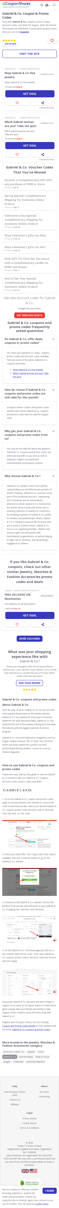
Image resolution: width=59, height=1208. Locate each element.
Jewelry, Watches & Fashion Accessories (37, 69)
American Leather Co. (14, 1051)
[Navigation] (54, 5)
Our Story (44, 1091)
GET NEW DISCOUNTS (29, 315)
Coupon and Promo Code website (19, 1025)
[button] (47, 6)
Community (44, 1096)
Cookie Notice (29, 1123)
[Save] (17, 102)
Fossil (40, 1051)
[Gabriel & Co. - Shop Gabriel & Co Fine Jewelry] (46, 74)
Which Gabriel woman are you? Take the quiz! (20, 124)
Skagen (6, 1061)
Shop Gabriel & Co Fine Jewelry (20, 75)
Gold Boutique (26, 1056)
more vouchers (29, 638)
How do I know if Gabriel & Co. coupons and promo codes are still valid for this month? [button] (25, 393)
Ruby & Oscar (42, 1056)
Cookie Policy (41, 1203)
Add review (10, 44)
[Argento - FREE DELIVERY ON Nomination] (46, 596)
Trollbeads (18, 1061)
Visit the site (29, 54)
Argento (8, 590)
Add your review (29, 683)
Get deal (30, 94)
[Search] (41, 5)
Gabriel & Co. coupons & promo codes (31, 1029)
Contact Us (14, 1099)
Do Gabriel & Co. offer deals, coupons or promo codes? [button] (24, 341)
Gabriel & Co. (10, 69)
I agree (49, 1190)
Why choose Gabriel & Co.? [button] (23, 476)
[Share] (42, 102)
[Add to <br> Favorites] (52, 40)
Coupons (24, 31)
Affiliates (15, 1104)
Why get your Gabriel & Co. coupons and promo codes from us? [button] (26, 434)
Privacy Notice (30, 1118)
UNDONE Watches (35, 1061)
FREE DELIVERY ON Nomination (17, 597)
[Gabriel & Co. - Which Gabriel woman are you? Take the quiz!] (46, 123)
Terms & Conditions (29, 1127)
